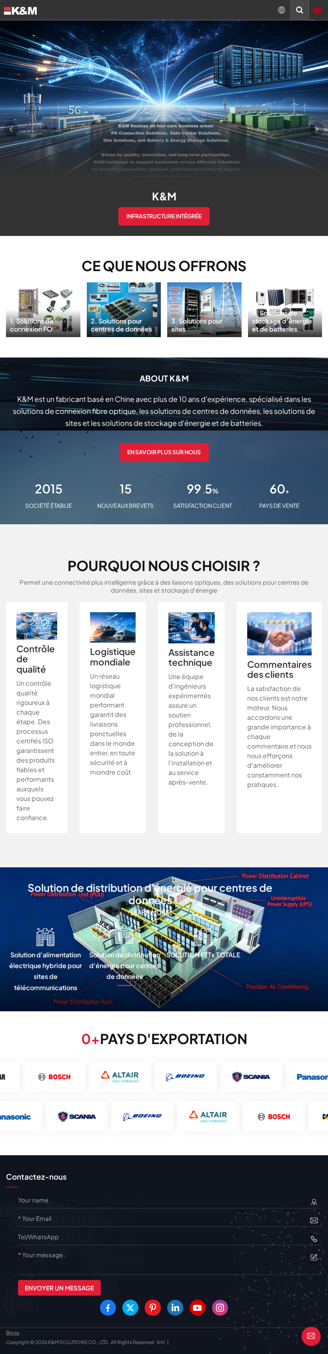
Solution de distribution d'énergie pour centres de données (150, 894)
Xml (160, 1342)
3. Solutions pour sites (204, 307)
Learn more (150, 912)
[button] (11, 129)
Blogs (12, 1333)
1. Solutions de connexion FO (43, 307)
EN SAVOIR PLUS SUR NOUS (164, 451)
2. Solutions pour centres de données (123, 307)
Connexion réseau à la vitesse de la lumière (164, 222)
